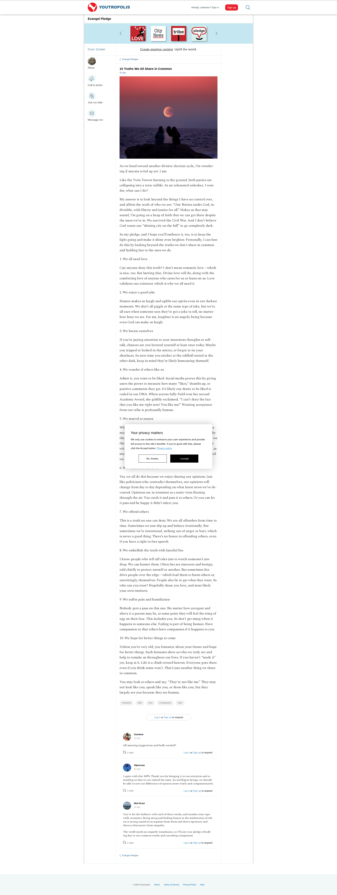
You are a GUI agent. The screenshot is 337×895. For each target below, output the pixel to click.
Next (216, 33)
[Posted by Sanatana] (127, 737)
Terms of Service (171, 885)
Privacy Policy (189, 885)
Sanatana (138, 734)
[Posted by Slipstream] (127, 768)
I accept (184, 458)
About (157, 885)
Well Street (139, 803)
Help (202, 885)
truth (180, 703)
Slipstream (139, 765)
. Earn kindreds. (168, 49)
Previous (120, 33)
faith (140, 703)
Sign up (231, 7)
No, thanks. (152, 458)
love (150, 703)
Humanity (126, 703)
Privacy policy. (164, 448)
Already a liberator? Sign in (205, 7)
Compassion (165, 703)
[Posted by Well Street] (127, 806)
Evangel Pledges (130, 59)
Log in (157, 717)
